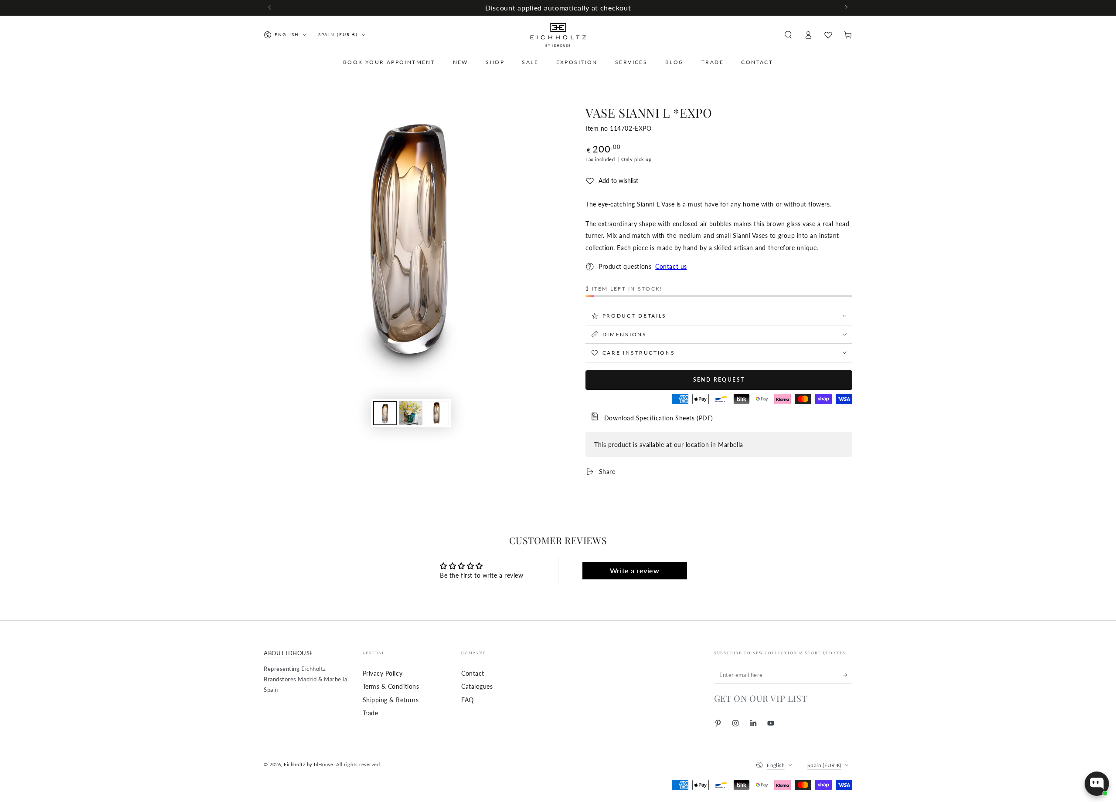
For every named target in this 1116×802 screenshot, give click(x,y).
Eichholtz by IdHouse (308, 764)
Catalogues (477, 686)
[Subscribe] (847, 675)
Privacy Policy (383, 673)
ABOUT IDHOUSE (288, 653)
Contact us (671, 266)
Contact (472, 673)
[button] (788, 35)
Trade (370, 713)
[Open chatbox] (1097, 784)
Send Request (719, 379)
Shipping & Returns (391, 700)
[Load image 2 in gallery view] (410, 413)
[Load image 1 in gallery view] (385, 413)
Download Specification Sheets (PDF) (658, 418)
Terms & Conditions (391, 686)
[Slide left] (270, 8)
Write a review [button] (635, 570)
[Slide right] (845, 8)
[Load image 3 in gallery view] (437, 413)
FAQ (467, 700)
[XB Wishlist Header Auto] (828, 35)
